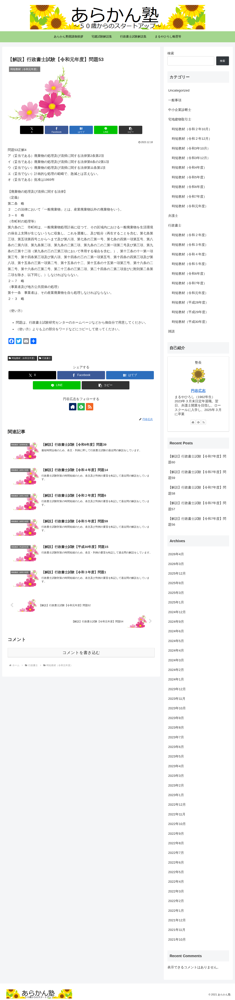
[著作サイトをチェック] (72, 406)
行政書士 (46, 358)
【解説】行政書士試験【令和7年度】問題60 (197, 459)
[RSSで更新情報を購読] (89, 406)
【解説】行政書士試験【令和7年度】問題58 (197, 490)
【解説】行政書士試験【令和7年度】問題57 (197, 506)
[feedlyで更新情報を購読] (81, 406)
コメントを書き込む (81, 652)
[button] (130, 130)
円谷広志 (198, 391)
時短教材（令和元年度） (24, 358)
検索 (170, 53)
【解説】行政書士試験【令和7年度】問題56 (197, 521)
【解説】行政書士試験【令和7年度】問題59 (197, 475)
